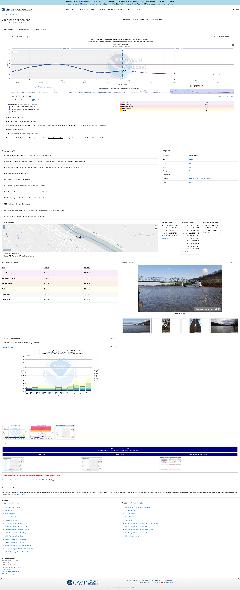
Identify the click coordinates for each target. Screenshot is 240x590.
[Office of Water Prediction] (86, 582)
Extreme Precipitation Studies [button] (116, 9)
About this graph (8, 347)
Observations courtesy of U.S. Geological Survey (44, 87)
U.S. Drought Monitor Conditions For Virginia (139, 533)
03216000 (191, 182)
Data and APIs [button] (101, 9)
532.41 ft (46, 284)
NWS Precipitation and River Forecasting (138, 507)
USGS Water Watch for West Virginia (16, 533)
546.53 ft (87, 273)
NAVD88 (46, 268)
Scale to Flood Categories (18, 100)
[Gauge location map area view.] (156, 228)
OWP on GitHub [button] (156, 582)
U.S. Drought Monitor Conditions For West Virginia (141, 523)
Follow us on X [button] (145, 582)
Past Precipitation (10, 514)
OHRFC (4, 15)
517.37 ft (86, 294)
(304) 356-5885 (6, 569)
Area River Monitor (11, 520)
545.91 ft (46, 273)
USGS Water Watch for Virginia (15, 542)
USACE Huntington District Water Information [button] (19, 549)
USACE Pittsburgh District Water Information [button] (19, 552)
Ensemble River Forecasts (13, 523)
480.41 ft (46, 300)
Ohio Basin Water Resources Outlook (17, 530)
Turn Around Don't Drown (151, 580)
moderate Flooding (8, 278)
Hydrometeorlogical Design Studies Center (19, 546)
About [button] (139, 9)
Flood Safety (129, 520)
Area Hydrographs (131, 510)
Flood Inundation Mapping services (80, 4)
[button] (238, 1)
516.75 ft (46, 294)
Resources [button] (131, 9)
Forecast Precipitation (12, 517)
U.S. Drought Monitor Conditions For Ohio (138, 526)
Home (67, 9)
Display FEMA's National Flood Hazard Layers (18, 256)
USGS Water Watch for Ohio (14, 536)
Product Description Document (15, 480)
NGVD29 (87, 268)
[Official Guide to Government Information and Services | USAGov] (69, 582)
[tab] (8, 29)
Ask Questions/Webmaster (10, 572)
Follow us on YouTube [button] (168, 582)
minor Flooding (7, 284)
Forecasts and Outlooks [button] (87, 9)
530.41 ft (46, 289)
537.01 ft (46, 278)
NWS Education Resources (167, 580)
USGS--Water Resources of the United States (201, 178)
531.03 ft (87, 289)
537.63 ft (87, 278)
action (4, 289)
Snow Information (130, 514)
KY (190, 163)
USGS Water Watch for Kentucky (15, 539)
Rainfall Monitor (130, 517)
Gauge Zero (6, 300)
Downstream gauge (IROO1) (220, 37)
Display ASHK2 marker (11, 254)
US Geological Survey (38, 86)
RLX (10, 15)
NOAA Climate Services (132, 536)
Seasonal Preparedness (135, 580)
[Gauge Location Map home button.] (156, 225)
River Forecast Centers (12, 507)
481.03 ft (87, 300)
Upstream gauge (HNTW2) (19, 37)
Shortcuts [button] (75, 9)
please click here (20, 494)
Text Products (9, 510)
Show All (165, 238)
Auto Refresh (38, 100)
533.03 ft (87, 284)
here (134, 4)
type (3, 268)
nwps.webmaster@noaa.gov (129, 587)
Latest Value (6, 294)
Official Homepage (8, 574)
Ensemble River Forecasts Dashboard (17, 526)
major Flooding (7, 273)
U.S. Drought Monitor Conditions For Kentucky (140, 530)
